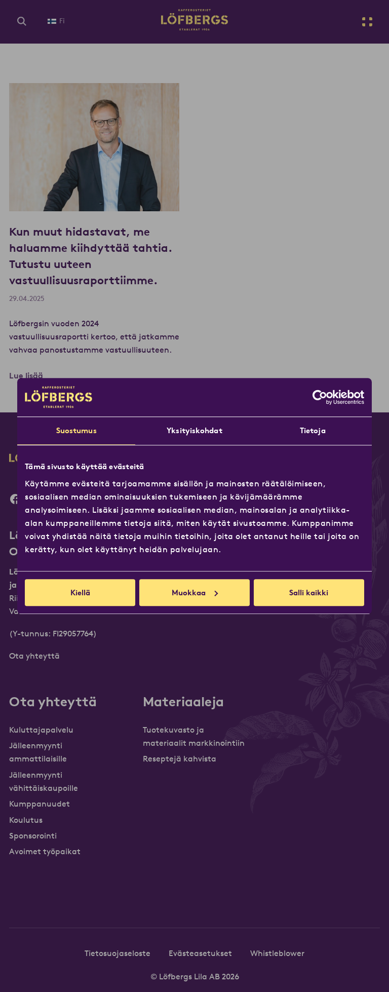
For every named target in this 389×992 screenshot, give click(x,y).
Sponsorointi (33, 835)
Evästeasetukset (200, 953)
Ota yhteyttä (34, 656)
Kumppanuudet (39, 803)
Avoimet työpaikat (45, 851)
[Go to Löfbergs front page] (194, 27)
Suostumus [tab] (76, 430)
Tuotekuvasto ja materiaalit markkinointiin (194, 736)
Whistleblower (277, 953)
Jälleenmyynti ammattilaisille (38, 752)
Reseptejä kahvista (179, 758)
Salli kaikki (308, 592)
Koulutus (26, 820)
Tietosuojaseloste (117, 953)
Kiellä (80, 592)
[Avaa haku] (21, 21)
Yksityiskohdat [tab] (194, 430)
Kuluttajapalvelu (41, 729)
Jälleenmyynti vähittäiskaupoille (43, 781)
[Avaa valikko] (367, 21)
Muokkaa (189, 592)
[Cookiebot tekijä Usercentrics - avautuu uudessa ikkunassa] (320, 397)
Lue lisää (26, 375)
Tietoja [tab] (313, 430)
